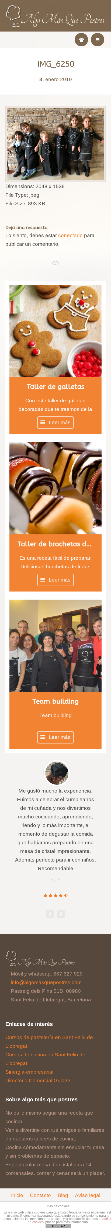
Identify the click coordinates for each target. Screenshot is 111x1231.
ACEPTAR (58, 1226)
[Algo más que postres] (56, 8)
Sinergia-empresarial (29, 1072)
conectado (70, 235)
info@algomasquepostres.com (46, 982)
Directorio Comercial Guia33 (38, 1080)
